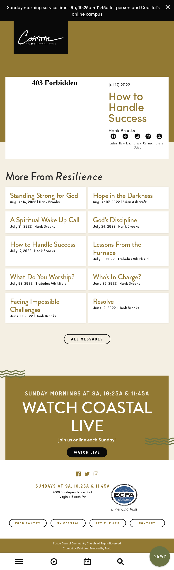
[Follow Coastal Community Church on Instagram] (96, 472)
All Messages (87, 339)
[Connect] (148, 139)
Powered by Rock (100, 548)
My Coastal (68, 523)
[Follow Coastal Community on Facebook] (78, 472)
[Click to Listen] (113, 139)
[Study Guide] (137, 139)
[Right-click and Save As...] (125, 139)
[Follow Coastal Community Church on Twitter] (87, 472)
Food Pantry (28, 523)
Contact (147, 523)
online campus (87, 13)
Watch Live (87, 452)
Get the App (107, 523)
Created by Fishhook (75, 548)
